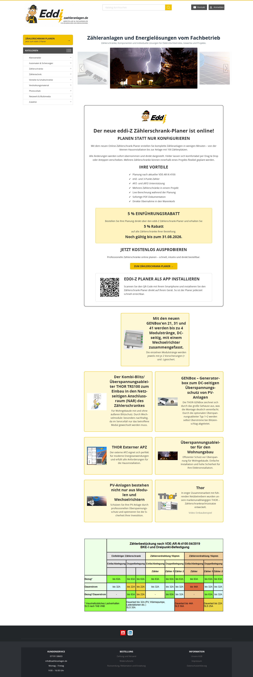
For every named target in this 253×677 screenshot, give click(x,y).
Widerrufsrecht (126, 661)
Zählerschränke (36, 68)
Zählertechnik (35, 74)
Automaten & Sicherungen (41, 63)
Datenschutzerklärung (197, 665)
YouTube (123, 632)
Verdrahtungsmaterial (39, 85)
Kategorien (31, 50)
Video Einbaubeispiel (200, 512)
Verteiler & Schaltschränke (41, 79)
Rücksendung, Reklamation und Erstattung (126, 665)
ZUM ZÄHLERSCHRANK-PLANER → (153, 266)
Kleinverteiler (35, 57)
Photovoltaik (35, 91)
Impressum (197, 661)
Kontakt (201, 7)
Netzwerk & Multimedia (40, 96)
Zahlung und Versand (126, 656)
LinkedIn (130, 632)
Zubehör (33, 102)
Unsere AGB (196, 656)
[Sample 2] (154, 68)
